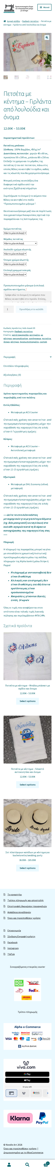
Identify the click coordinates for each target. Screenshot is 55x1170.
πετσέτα (46, 338)
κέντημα (15, 341)
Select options (27, 701)
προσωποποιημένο (29, 341)
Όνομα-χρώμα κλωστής (16, 259)
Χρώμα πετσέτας (13, 228)
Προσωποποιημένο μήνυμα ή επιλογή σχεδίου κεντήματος (24, 287)
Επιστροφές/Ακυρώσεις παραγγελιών (27, 906)
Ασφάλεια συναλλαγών (19, 912)
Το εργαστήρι (14, 894)
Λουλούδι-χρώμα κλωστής (17, 249)
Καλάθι (42, 1162)
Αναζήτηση (27, 1165)
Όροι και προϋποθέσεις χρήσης (24, 918)
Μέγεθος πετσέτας (13, 239)
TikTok (11, 954)
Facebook (12, 942)
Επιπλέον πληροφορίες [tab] (16, 365)
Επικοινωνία (14, 930)
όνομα (6, 341)
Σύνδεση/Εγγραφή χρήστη (21, 936)
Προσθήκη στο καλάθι (31, 309)
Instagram (13, 948)
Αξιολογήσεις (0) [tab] (12, 374)
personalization (20, 338)
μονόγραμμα (35, 338)
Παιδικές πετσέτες (30, 21)
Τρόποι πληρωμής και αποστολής (25, 900)
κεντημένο (34, 335)
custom (43, 341)
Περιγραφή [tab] (9, 356)
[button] (46, 37)
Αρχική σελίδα (13, 21)
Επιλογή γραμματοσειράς (17, 270)
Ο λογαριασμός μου (9, 1165)
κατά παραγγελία (20, 335)
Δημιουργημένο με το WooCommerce (23, 1152)
